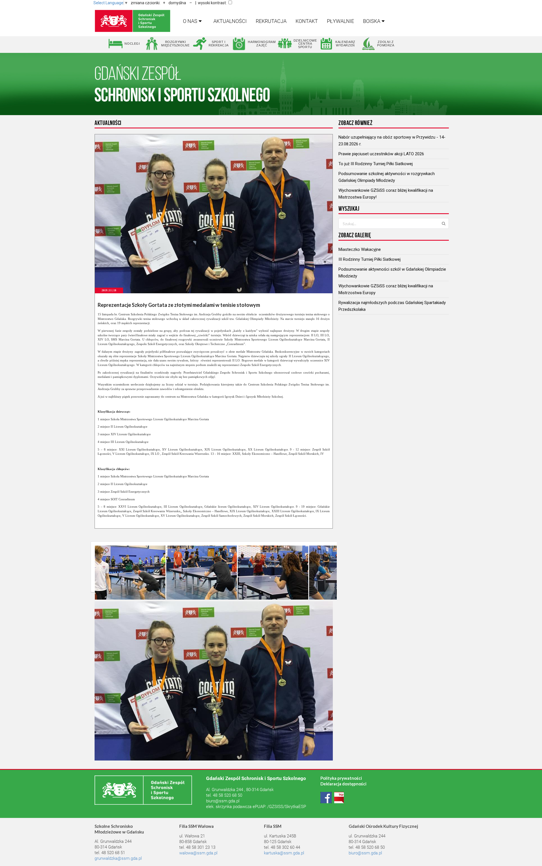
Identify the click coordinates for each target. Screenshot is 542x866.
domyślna (177, 3)
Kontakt (307, 21)
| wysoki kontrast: (211, 3)
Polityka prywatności (341, 778)
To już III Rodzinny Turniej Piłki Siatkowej (375, 163)
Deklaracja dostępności (343, 783)
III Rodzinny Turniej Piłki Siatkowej (369, 259)
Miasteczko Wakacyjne (359, 249)
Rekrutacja (271, 21)
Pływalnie (340, 21)
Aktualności (230, 21)
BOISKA (371, 21)
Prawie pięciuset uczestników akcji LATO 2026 (381, 153)
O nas (190, 21)
